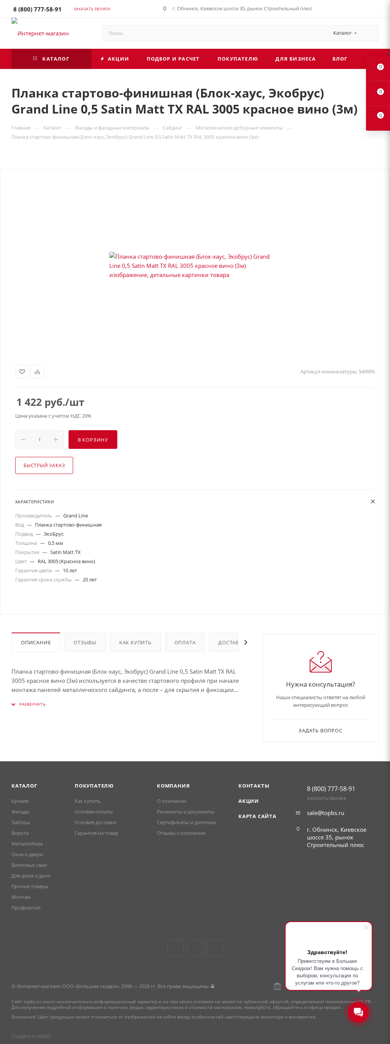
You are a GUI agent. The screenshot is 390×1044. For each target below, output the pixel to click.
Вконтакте (176, 948)
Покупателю (94, 785)
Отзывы (85, 642)
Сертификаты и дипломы (186, 822)
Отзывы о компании (181, 832)
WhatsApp (214, 948)
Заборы (20, 822)
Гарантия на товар (96, 832)
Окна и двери (27, 854)
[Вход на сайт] (212, 986)
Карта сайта (257, 816)
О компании (171, 800)
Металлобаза (27, 843)
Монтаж (21, 896)
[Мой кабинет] (375, 9)
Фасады (20, 811)
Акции (248, 800)
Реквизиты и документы (185, 811)
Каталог (24, 785)
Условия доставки (96, 822)
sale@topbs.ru (325, 813)
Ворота (20, 832)
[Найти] (369, 33)
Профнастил (25, 907)
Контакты (253, 785)
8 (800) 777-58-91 (37, 9)
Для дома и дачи (30, 875)
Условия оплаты (94, 811)
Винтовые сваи (29, 864)
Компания (173, 785)
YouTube (195, 948)
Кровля (20, 800)
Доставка (232, 642)
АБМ (43, 1036)
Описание (36, 642)
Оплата (185, 642)
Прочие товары (29, 886)
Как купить (135, 642)
